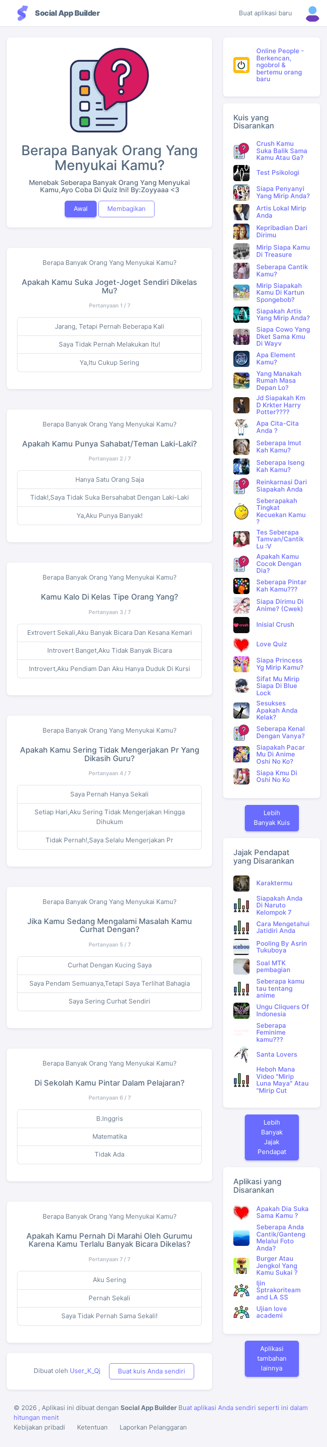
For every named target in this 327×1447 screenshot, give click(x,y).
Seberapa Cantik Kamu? (282, 270)
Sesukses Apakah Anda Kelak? (277, 710)
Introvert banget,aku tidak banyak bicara (109, 650)
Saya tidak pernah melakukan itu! (109, 344)
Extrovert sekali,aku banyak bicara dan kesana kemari (109, 632)
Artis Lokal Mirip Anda (281, 211)
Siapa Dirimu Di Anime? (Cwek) (280, 605)
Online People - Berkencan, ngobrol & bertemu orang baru (280, 65)
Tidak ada (109, 1154)
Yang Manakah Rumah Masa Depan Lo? (278, 381)
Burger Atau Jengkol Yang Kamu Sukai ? (277, 1265)
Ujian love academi (271, 1312)
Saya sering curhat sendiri (109, 1001)
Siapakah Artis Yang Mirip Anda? (283, 314)
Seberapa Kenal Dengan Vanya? (280, 732)
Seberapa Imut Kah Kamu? (278, 446)
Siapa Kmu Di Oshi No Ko (276, 776)
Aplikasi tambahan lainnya (272, 1358)
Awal (81, 209)
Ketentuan (92, 1427)
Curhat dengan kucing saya (110, 965)
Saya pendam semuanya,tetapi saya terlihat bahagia (109, 983)
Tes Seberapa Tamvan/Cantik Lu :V (280, 539)
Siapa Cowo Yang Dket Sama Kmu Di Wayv (283, 336)
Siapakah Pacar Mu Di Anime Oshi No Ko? (280, 754)
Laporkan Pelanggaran (153, 1427)
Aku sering (109, 1280)
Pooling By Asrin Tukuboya (281, 947)
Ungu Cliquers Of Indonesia (282, 1010)
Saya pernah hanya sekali (109, 794)
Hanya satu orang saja (109, 479)
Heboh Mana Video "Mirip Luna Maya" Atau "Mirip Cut (282, 1079)
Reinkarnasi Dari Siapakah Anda (281, 485)
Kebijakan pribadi (39, 1427)
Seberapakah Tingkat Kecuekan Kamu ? (281, 511)
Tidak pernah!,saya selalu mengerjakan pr (109, 840)
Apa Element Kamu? (275, 358)
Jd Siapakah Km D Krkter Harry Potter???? (280, 405)
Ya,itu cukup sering (109, 362)
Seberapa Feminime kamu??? (271, 1032)
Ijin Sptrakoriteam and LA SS (278, 1290)
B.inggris (109, 1118)
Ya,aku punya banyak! (110, 516)
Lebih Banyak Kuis (272, 818)
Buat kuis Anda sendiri (151, 1371)
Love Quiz (271, 644)
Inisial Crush (275, 624)
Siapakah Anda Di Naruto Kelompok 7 (279, 905)
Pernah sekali (109, 1298)
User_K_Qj (85, 1371)
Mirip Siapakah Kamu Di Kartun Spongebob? (280, 292)
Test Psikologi (277, 172)
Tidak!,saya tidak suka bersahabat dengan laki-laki (109, 497)
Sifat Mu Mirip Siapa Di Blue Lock (277, 686)
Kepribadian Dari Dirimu (281, 231)
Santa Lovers (276, 1054)
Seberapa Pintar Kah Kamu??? (281, 585)
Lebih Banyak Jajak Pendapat (272, 1137)
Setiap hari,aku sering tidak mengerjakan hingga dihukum (109, 817)
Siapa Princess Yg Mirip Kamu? (280, 663)
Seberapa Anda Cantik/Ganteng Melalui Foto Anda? (280, 1237)
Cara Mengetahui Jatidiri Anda (283, 927)
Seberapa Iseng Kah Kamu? (280, 466)
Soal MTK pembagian (273, 966)
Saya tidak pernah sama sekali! (109, 1316)
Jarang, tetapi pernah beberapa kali (109, 326)
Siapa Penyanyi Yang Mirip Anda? (283, 192)
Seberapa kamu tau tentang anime (280, 988)
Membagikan (126, 209)
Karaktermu (274, 883)
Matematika (109, 1136)
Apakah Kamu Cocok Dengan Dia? (278, 563)
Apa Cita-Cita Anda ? (277, 427)
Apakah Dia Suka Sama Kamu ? (282, 1212)
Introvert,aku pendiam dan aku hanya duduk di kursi (109, 669)
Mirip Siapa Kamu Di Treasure (283, 251)
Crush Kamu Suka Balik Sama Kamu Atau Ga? (281, 150)
